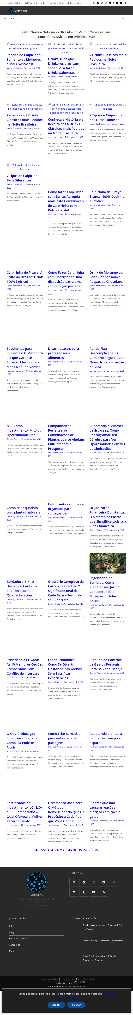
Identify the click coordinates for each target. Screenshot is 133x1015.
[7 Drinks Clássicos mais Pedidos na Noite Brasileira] (108, 48)
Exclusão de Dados (86, 979)
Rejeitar (76, 1004)
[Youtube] (93, 892)
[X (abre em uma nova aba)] (94, 3)
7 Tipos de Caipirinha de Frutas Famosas (106, 117)
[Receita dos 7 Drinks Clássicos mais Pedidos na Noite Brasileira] (25, 108)
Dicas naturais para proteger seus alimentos (63, 353)
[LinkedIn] (103, 882)
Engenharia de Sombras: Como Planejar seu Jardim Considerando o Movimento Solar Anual (105, 589)
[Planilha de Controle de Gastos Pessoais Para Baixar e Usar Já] (108, 653)
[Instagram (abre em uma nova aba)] (106, 3)
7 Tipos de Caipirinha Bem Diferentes (23, 178)
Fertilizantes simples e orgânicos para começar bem (66, 508)
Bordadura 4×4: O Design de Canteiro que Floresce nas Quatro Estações (22, 588)
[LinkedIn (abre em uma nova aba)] (110, 3)
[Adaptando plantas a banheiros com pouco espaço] (108, 727)
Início (12, 926)
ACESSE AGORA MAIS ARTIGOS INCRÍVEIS (66, 850)
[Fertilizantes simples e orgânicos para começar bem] (66, 497)
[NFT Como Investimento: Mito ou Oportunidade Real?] (25, 419)
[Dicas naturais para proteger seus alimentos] (66, 342)
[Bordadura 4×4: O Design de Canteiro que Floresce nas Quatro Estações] (25, 575)
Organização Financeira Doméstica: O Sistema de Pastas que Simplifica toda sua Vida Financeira (108, 517)
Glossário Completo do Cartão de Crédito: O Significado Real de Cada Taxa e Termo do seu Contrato (66, 590)
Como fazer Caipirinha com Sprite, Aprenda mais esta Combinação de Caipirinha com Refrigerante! (66, 201)
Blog (11, 932)
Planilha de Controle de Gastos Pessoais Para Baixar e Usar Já (106, 664)
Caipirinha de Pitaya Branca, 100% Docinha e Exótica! (107, 196)
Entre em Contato (18, 938)
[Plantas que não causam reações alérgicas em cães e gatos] (108, 796)
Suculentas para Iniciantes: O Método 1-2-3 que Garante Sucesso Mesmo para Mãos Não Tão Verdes (25, 357)
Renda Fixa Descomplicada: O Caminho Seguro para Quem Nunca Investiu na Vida (107, 357)
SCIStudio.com (67, 981)
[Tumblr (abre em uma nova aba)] (113, 3)
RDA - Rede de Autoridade (73, 986)
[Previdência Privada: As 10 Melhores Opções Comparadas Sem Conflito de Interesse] (25, 653)
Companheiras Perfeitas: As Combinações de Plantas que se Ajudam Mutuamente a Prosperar (66, 437)
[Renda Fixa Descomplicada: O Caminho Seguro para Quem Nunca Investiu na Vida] (108, 342)
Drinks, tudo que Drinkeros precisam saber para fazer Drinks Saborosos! (63, 66)
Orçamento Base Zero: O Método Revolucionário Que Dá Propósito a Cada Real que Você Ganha (66, 812)
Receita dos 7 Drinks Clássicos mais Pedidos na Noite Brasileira (25, 120)
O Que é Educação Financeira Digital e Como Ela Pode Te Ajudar (22, 740)
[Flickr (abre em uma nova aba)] (117, 3)
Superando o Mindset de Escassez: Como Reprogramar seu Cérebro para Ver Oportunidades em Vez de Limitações (108, 437)
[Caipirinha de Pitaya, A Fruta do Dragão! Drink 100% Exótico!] (25, 265)
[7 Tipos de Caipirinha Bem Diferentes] (25, 169)
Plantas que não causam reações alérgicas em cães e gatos (105, 810)
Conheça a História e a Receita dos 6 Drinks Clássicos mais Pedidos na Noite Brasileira (66, 126)
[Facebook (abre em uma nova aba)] (98, 3)
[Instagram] (93, 882)
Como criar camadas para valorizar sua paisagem (64, 738)
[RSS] (103, 892)
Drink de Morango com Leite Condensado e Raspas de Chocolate (107, 277)
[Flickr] (73, 892)
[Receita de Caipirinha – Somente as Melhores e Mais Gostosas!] (25, 48)
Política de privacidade (48, 979)
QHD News (53, 981)
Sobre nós (14, 944)
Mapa (12, 951)
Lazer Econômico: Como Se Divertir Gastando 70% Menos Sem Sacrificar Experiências (65, 669)
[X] (73, 882)
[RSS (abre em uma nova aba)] (124, 3)
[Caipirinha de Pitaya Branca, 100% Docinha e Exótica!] (108, 185)
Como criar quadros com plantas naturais (23, 510)
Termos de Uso (68, 979)
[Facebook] (83, 882)
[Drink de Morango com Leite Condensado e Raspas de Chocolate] (108, 265)
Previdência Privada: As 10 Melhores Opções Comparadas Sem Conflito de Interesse (25, 667)
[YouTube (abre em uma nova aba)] (121, 3)
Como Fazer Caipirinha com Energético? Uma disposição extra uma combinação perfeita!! (66, 279)
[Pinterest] (113, 882)
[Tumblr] (83, 892)
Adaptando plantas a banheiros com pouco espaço (106, 738)
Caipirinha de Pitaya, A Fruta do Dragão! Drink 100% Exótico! (25, 277)
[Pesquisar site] (123, 18)
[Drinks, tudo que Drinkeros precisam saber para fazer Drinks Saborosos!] (66, 52)
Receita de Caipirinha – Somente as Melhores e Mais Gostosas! (25, 59)
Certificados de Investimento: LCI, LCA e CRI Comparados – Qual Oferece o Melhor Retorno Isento (25, 812)
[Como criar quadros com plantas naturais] (25, 501)
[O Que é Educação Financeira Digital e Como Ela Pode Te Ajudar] (25, 727)
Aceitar (56, 1004)
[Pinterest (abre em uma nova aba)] (102, 3)
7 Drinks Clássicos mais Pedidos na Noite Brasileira (108, 59)
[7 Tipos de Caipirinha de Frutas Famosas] (108, 108)
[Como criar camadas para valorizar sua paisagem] (66, 727)
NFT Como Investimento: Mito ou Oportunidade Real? (24, 430)
